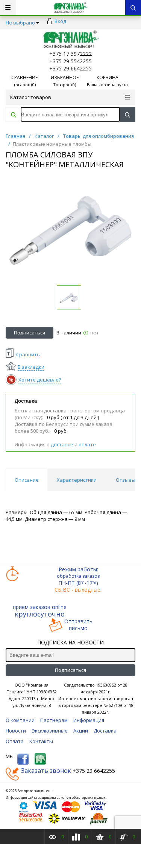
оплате (87, 444)
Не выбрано (20, 22)
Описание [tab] (27, 479)
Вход (60, 21)
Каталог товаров (30, 97)
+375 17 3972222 (70, 53)
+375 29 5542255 (70, 61)
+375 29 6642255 (70, 68)
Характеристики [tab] (77, 479)
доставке (62, 444)
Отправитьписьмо (78, 625)
